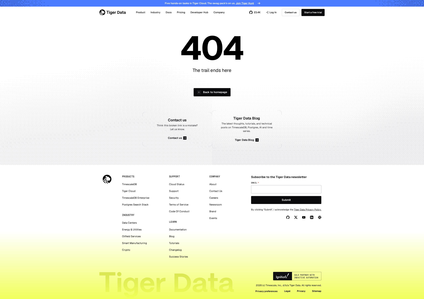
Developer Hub (199, 12)
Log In (271, 12)
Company (219, 12)
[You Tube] (303, 217)
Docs (169, 12)
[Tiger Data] (107, 179)
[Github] (288, 217)
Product (140, 12)
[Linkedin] (311, 217)
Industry (155, 12)
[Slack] (319, 217)
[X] (295, 217)
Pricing (181, 12)
